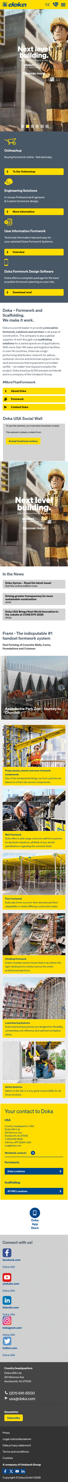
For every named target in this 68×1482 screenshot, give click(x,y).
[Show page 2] (27, 126)
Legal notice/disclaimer (17, 1439)
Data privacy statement (17, 1445)
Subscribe (13, 1418)
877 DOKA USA (23, 1142)
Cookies (8, 1458)
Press (6, 1433)
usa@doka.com (13, 1145)
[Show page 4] (37, 126)
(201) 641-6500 (15, 1139)
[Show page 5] (42, 126)
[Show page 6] (47, 126)
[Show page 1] (22, 126)
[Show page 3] (32, 126)
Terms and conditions (16, 1451)
